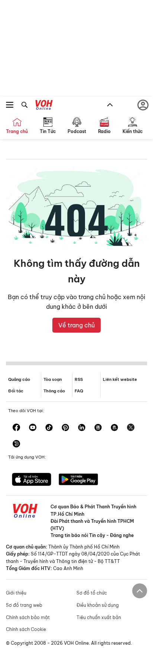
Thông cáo (54, 391)
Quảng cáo (19, 379)
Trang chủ (17, 131)
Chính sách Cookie (26, 629)
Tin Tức (48, 131)
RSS (79, 379)
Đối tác (15, 391)
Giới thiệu (16, 593)
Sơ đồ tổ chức (91, 593)
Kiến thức (133, 131)
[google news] (98, 428)
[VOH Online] (44, 106)
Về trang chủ (76, 325)
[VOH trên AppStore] (31, 480)
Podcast (77, 131)
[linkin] (82, 428)
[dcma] (114, 428)
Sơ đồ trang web (24, 605)
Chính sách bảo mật (28, 617)
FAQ (79, 391)
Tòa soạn (52, 379)
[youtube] (33, 428)
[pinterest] (65, 428)
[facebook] (16, 428)
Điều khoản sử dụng (97, 605)
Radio (104, 131)
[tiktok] (49, 428)
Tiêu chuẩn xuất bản (98, 617)
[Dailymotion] (16, 444)
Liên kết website (120, 379)
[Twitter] (131, 428)
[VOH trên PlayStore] (78, 480)
